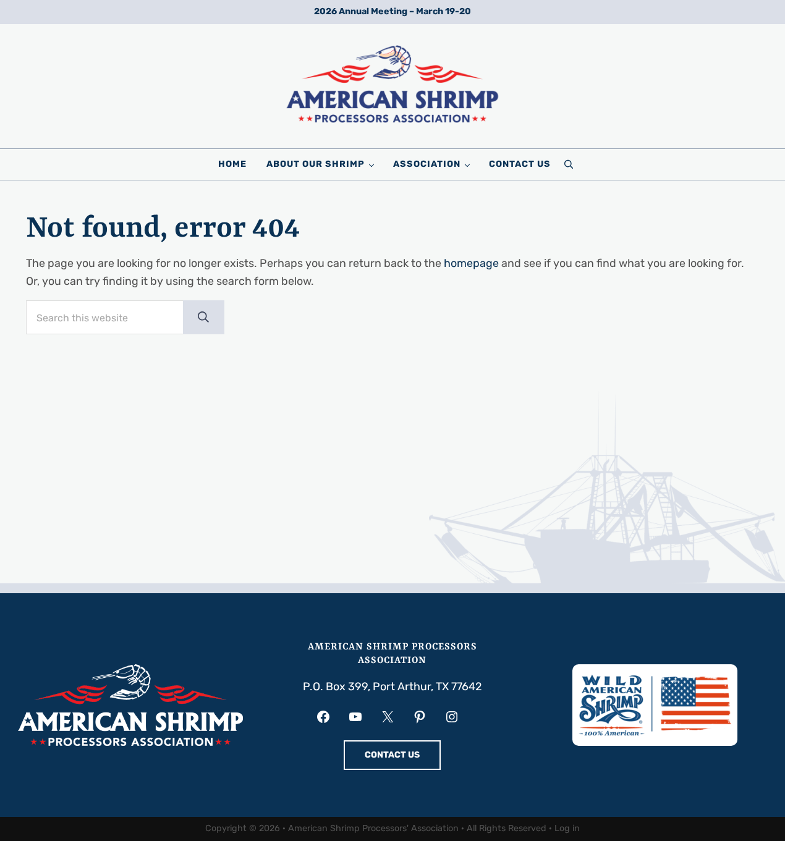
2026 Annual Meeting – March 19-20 (392, 11)
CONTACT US (392, 755)
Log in (567, 828)
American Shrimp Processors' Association (373, 828)
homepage (471, 262)
